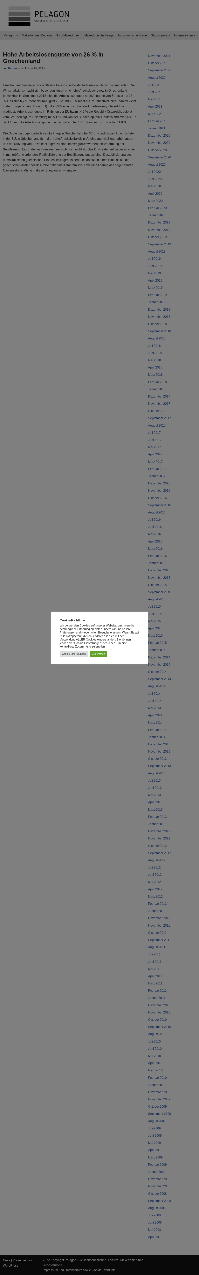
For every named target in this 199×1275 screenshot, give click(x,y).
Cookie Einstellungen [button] (74, 653)
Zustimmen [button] (98, 653)
